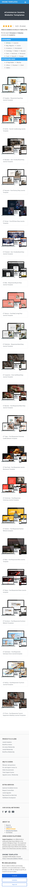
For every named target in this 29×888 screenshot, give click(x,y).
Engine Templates (9, 2)
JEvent (22, 65)
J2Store (8, 65)
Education (23, 51)
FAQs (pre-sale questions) (8, 765)
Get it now (10, 86)
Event (7, 53)
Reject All (14, 884)
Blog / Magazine (10, 45)
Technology (9, 51)
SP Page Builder (10, 62)
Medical (16, 51)
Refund (20, 858)
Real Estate (14, 53)
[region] (14, 874)
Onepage (21, 56)
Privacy (4, 858)
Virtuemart (13, 33)
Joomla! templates (7, 742)
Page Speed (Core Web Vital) (9, 795)
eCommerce (9, 48)
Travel (7, 56)
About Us (8, 825)
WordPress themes (7, 744)
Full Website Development (9, 797)
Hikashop (20, 33)
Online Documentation (8, 770)
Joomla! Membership (7, 749)
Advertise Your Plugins (11, 830)
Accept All (14, 875)
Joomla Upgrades (6, 793)
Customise (14, 880)
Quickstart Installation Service (10, 788)
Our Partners (9, 832)
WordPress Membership (8, 752)
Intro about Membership (8, 747)
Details (19, 86)
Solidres (8, 68)
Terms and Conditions (12, 858)
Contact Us (9, 827)
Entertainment (18, 48)
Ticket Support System (8, 772)
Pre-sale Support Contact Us (9, 767)
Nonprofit (14, 56)
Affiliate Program (10, 829)
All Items (8, 43)
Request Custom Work (8, 790)
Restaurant (22, 53)
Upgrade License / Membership (10, 775)
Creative (18, 45)
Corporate (15, 43)
